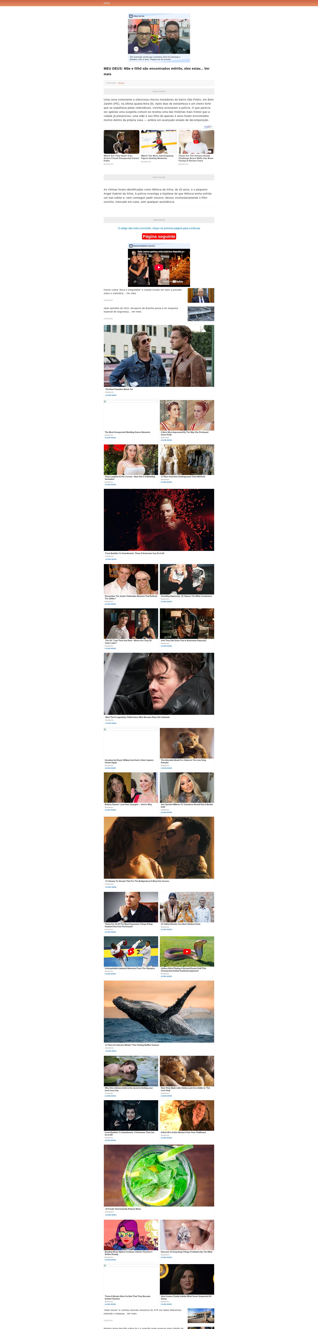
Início (107, 3)
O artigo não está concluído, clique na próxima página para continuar (159, 228)
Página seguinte (159, 236)
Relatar (121, 83)
